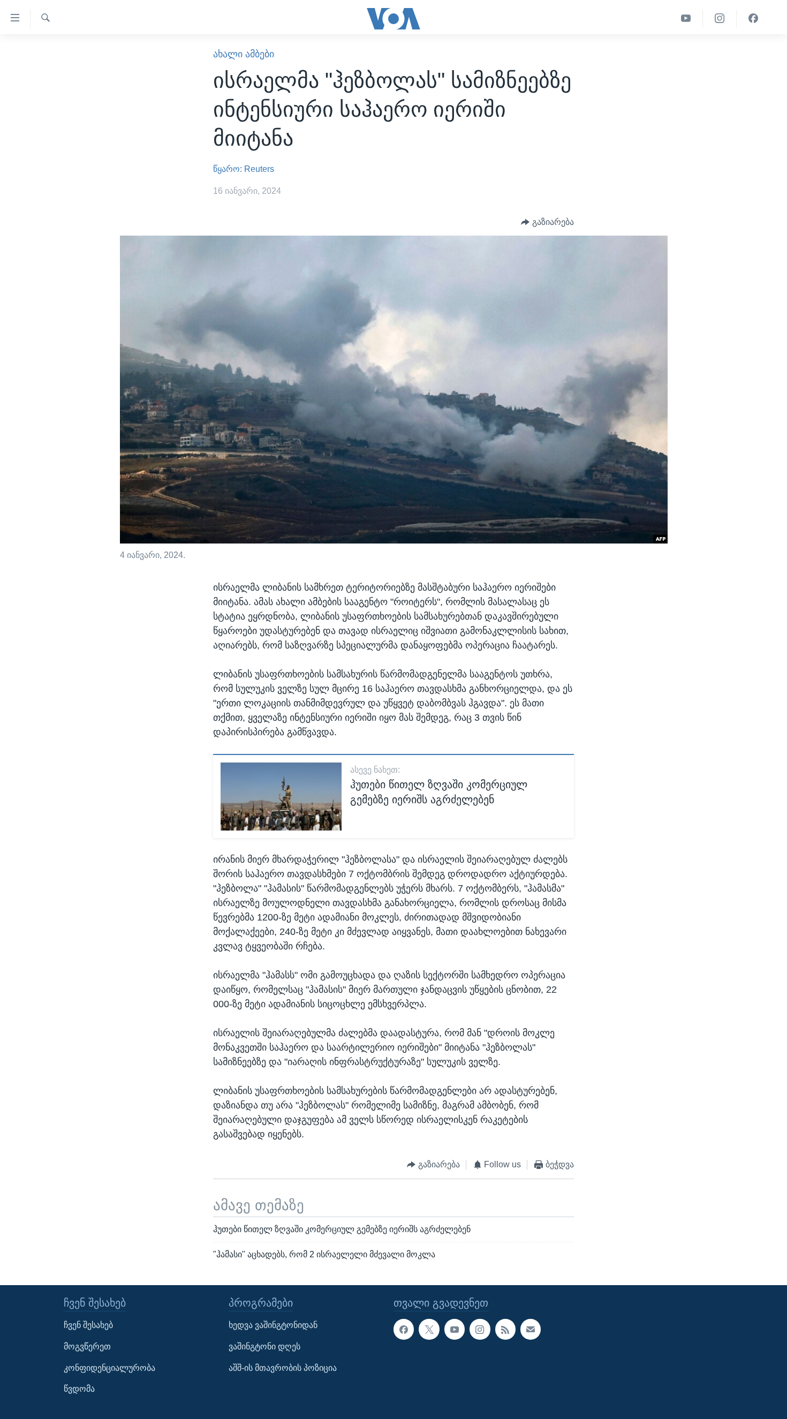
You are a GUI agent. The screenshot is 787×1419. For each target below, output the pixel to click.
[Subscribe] (530, 1329)
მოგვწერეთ (87, 1346)
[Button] (547, 222)
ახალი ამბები (243, 54)
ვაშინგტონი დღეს (264, 1346)
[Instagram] (720, 18)
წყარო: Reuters (243, 168)
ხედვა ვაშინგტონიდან (273, 1325)
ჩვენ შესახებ (88, 1325)
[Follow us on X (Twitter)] (429, 1329)
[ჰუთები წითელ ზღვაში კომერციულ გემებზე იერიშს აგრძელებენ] (281, 797)
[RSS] (505, 1329)
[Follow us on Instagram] (480, 1329)
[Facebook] (753, 18)
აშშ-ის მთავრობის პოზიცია (283, 1367)
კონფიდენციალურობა (109, 1367)
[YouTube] (686, 18)
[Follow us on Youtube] (454, 1329)
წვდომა (79, 1388)
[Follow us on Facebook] (404, 1329)
